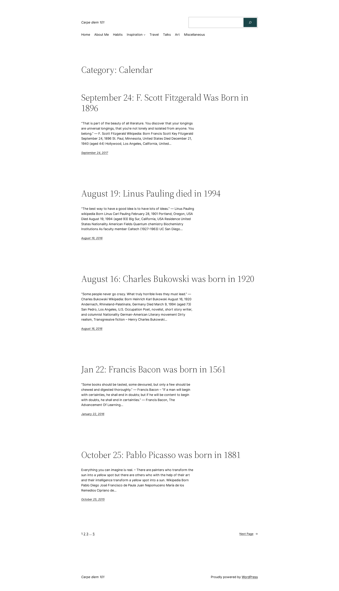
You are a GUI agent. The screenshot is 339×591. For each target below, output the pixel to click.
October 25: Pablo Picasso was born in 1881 (161, 454)
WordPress (250, 577)
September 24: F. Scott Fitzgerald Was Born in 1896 (164, 102)
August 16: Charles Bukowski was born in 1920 (167, 278)
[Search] (250, 22)
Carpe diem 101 (92, 22)
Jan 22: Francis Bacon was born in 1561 (153, 369)
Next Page (248, 534)
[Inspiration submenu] (144, 35)
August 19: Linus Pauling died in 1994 (151, 193)
